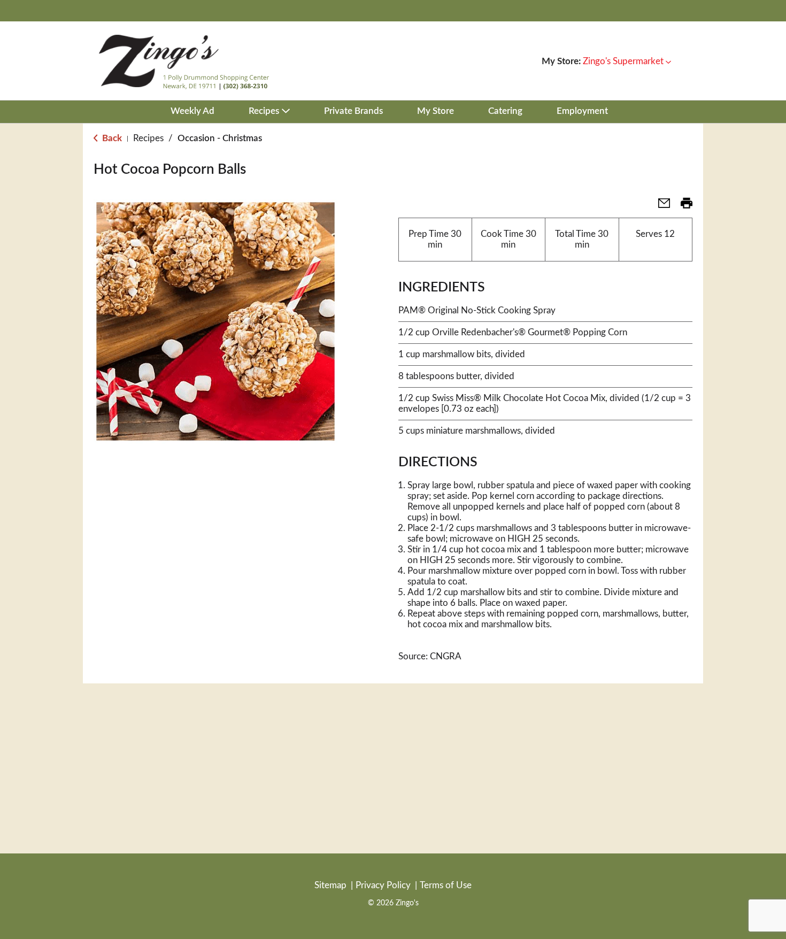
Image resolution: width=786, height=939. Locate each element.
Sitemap (330, 885)
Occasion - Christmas (220, 138)
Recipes (148, 138)
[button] (627, 61)
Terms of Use (446, 885)
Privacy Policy (383, 885)
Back (111, 138)
